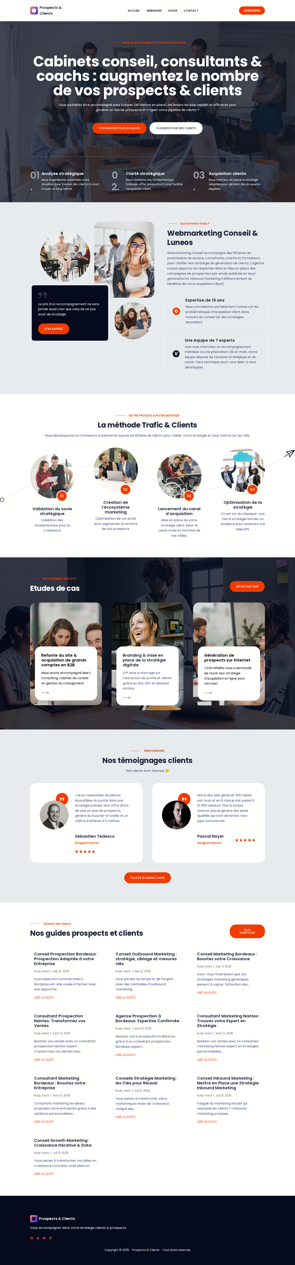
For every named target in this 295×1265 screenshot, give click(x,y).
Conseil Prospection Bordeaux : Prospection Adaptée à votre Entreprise (66, 959)
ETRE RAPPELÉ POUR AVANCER (119, 128)
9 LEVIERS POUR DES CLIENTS (176, 128)
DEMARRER (252, 10)
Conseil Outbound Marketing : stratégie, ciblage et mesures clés (146, 959)
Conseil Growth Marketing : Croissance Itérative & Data (63, 1143)
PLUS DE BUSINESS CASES (148, 878)
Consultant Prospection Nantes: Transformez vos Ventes (59, 1021)
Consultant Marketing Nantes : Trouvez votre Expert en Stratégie (228, 1021)
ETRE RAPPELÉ (54, 329)
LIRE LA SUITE (44, 997)
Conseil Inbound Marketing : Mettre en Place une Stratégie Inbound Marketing (228, 1083)
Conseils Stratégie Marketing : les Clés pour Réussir (146, 1080)
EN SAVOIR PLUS (247, 586)
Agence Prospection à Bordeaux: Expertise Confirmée (147, 1018)
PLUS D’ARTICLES (247, 931)
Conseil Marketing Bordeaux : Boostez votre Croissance (227, 956)
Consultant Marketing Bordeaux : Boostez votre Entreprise (59, 1083)
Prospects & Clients (57, 1218)
